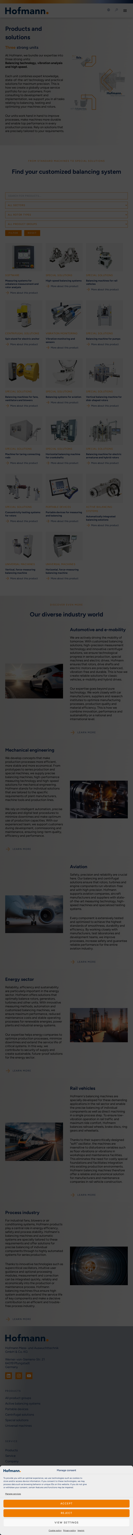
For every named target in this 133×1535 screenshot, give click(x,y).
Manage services (13, 1494)
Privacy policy (69, 1530)
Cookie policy (55, 1530)
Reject (66, 1513)
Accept (66, 1503)
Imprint (81, 1530)
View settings (67, 1522)
